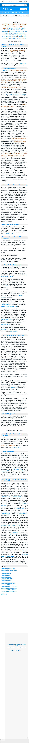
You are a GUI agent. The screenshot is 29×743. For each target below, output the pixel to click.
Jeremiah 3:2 (19, 326)
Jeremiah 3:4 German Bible (9, 591)
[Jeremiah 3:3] (2, 333)
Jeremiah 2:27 (16, 496)
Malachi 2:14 (5, 329)
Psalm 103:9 (16, 525)
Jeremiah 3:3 (5, 286)
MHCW (15, 36)
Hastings (21, 33)
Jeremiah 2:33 (23, 551)
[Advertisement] (16, 624)
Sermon (9, 38)
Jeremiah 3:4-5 (5, 70)
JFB (10, 35)
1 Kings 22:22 (9, 556)
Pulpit (4, 38)
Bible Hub (4, 594)
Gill (26, 31)
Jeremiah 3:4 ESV (6, 577)
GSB (23, 31)
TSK (25, 38)
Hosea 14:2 (13, 387)
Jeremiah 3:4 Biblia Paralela (9, 586)
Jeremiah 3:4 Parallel (7, 585)
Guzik (10, 33)
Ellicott (22, 30)
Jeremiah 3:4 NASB (7, 578)
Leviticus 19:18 (5, 525)
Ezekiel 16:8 (14, 331)
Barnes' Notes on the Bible (10, 224)
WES (21, 38)
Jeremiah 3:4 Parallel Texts (9, 570)
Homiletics (5, 35)
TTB (17, 38)
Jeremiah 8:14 (8, 276)
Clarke (13, 30)
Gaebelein (17, 31)
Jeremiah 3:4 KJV (6, 580)
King (20, 35)
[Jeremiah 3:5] (27, 333)
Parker (20, 36)
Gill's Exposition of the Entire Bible (13, 335)
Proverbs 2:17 (23, 63)
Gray (6, 33)
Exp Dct (11, 31)
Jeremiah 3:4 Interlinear (8, 568)
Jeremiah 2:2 (5, 471)
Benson (16, 28)
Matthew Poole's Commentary (11, 265)
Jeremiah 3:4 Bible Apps (8, 583)
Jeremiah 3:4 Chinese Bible (9, 588)
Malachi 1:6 (18, 94)
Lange (24, 35)
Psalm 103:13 (10, 94)
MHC (10, 36)
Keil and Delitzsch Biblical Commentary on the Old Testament (14, 480)
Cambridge (7, 30)
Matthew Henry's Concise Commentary (14, 185)
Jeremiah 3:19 (5, 304)
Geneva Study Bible (8, 413)
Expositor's (5, 31)
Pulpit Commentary (8, 451)
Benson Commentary (9, 68)
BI (19, 28)
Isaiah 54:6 (21, 471)
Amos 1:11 (23, 529)
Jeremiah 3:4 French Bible (8, 590)
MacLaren (5, 36)
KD (13, 35)
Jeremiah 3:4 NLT (6, 575)
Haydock (15, 33)
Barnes (11, 28)
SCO (14, 38)
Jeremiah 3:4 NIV (6, 573)
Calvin (23, 28)
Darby (17, 30)
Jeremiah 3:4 (16, 532)
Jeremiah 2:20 (9, 233)
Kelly (16, 35)
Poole (24, 36)
